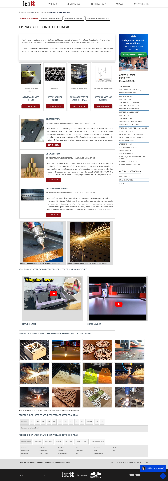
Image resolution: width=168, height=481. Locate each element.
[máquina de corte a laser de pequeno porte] (129, 350)
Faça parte (143, 4)
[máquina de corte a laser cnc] (97, 350)
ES (43, 422)
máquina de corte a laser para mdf (50, 18)
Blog (120, 4)
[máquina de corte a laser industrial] (97, 373)
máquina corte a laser (128, 162)
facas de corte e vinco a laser (131, 137)
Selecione (24, 422)
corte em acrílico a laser (129, 112)
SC (60, 422)
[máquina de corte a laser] (34, 397)
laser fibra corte (126, 153)
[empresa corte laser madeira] (129, 397)
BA (76, 422)
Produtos (99, 4)
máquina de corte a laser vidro (74, 18)
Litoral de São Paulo (97, 442)
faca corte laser (126, 131)
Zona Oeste (48, 442)
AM (97, 422)
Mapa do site (142, 463)
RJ (32, 422)
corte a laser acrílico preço (130, 90)
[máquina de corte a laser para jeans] (34, 373)
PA (102, 422)
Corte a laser (124, 177)
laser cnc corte (125, 144)
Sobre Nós (75, 4)
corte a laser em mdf (127, 93)
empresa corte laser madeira (131, 122)
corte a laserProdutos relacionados (127, 78)
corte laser (124, 115)
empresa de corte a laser (129, 125)
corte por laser (125, 118)
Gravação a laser (126, 180)
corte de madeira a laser (129, 109)
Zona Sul (58, 442)
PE (71, 422)
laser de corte (125, 150)
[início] (29, 4)
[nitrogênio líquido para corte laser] (66, 397)
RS (66, 422)
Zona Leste (68, 442)
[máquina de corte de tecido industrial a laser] (97, 397)
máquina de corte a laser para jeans (98, 18)
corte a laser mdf (126, 96)
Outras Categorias (130, 171)
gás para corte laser (127, 141)
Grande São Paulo (81, 442)
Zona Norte (37, 442)
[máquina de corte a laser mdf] (66, 373)
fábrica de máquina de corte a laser (133, 128)
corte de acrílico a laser (129, 102)
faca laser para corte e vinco (131, 134)
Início (54, 4)
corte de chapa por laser (129, 106)
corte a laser (124, 86)
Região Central (26, 442)
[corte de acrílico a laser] (66, 350)
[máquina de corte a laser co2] (129, 373)
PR (54, 422)
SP (49, 422)
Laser (121, 183)
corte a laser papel (127, 99)
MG (38, 422)
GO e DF (89, 422)
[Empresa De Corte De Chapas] (43, 242)
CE (82, 422)
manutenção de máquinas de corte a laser (133, 157)
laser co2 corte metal (128, 147)
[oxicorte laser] (34, 350)
